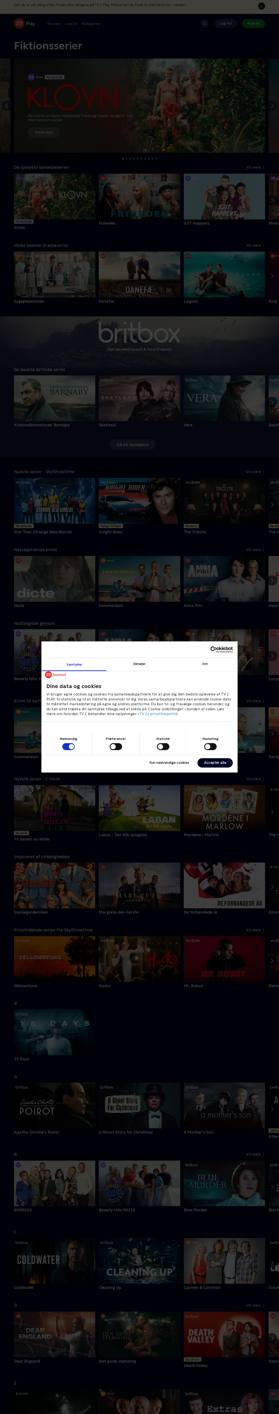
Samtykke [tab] (74, 664)
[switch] (116, 746)
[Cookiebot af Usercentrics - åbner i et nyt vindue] (214, 649)
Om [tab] (205, 664)
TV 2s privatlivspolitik (159, 714)
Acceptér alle (215, 763)
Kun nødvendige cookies (169, 763)
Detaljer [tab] (139, 664)
